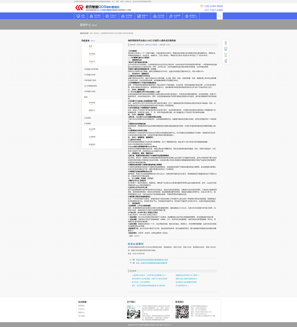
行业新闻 (154, 45)
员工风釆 (81, 316)
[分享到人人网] (140, 244)
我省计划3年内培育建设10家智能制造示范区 (152, 260)
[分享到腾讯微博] (137, 244)
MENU (88, 40)
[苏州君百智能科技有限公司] (79, 11)
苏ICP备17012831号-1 (164, 325)
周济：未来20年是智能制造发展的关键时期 (151, 263)
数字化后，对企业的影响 (141, 282)
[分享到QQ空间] (132, 244)
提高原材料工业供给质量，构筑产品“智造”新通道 (149, 279)
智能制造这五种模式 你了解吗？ (187, 275)
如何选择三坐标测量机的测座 (186, 282)
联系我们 (81, 306)
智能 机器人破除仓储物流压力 (186, 279)
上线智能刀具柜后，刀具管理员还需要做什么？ (149, 275)
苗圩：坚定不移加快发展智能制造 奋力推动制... (149, 285)
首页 (91, 33)
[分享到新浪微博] (134, 244)
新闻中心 (97, 33)
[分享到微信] (142, 244)
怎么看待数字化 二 (182, 285)
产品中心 (81, 309)
